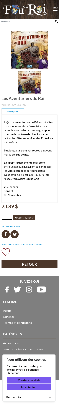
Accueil (8, 310)
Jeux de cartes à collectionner (23, 349)
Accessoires (11, 343)
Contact (8, 316)
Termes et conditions (17, 322)
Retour (29, 264)
